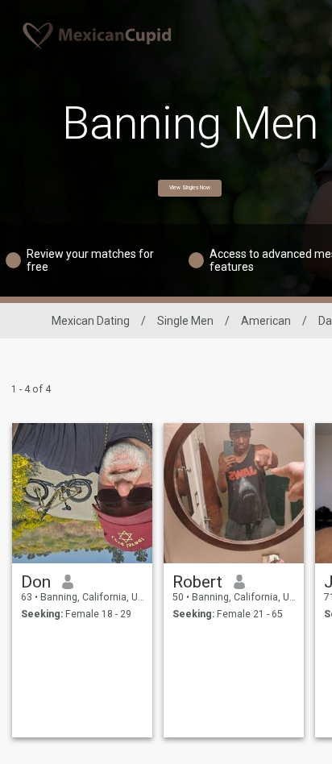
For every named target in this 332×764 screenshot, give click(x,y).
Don (36, 582)
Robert (197, 582)
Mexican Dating (91, 320)
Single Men (185, 320)
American (266, 320)
